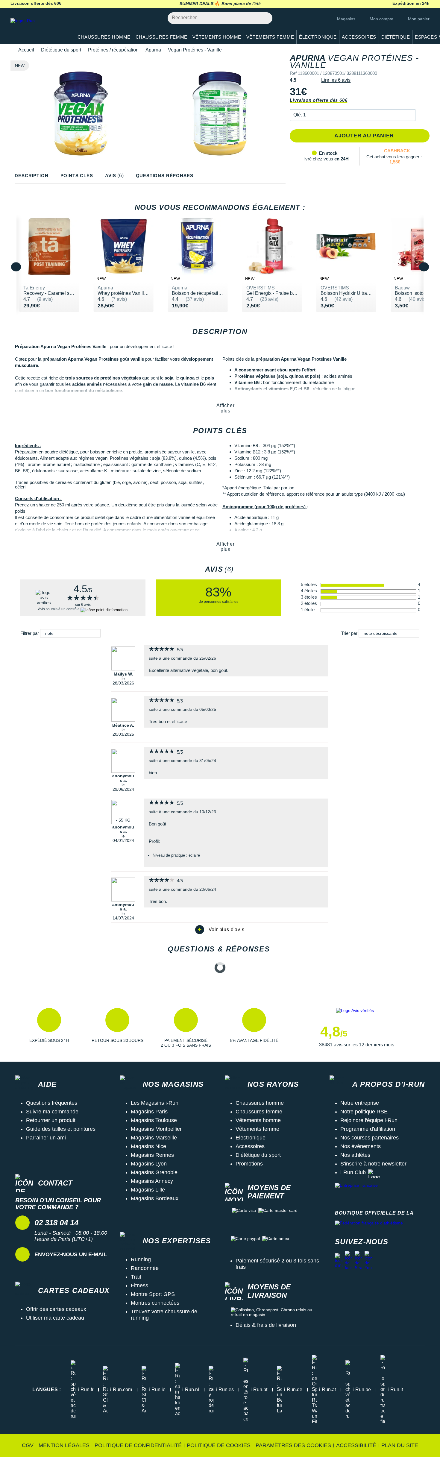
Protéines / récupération (113, 49)
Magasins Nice (148, 1146)
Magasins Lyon (149, 1164)
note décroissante (380, 633)
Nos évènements (360, 1146)
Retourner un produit (50, 1120)
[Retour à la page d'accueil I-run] (38, 28)
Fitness (139, 1285)
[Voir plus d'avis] (220, 930)
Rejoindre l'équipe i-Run (368, 1120)
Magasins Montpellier (156, 1129)
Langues (46, 1389)
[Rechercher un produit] (264, 18)
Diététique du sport (61, 49)
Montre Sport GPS (153, 1294)
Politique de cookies (219, 1445)
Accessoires (250, 1146)
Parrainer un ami (46, 1138)
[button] (352, 115)
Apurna (153, 49)
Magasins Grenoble (154, 1172)
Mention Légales (64, 1445)
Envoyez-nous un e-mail (70, 1254)
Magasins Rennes (152, 1155)
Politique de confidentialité (138, 1445)
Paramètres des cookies (293, 1445)
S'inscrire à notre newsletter (373, 1164)
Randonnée (145, 1268)
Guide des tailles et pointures (60, 1129)
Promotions (249, 1164)
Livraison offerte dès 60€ (318, 100)
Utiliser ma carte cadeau (55, 1318)
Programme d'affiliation (367, 1129)
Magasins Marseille (154, 1138)
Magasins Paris (149, 1112)
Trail (136, 1277)
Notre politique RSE (364, 1112)
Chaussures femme (259, 1112)
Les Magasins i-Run (154, 1103)
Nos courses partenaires (369, 1138)
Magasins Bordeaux (154, 1198)
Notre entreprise (359, 1103)
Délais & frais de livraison (266, 1325)
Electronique (250, 1138)
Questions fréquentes (51, 1103)
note (49, 633)
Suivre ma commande (52, 1112)
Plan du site (399, 1445)
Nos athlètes (355, 1155)
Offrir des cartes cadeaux (56, 1309)
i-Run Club (353, 1172)
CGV (28, 1445)
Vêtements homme (258, 1120)
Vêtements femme (257, 1129)
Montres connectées (155, 1303)
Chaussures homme (260, 1103)
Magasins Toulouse (154, 1120)
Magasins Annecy (152, 1181)
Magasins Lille (148, 1190)
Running (141, 1259)
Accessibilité (356, 1445)
